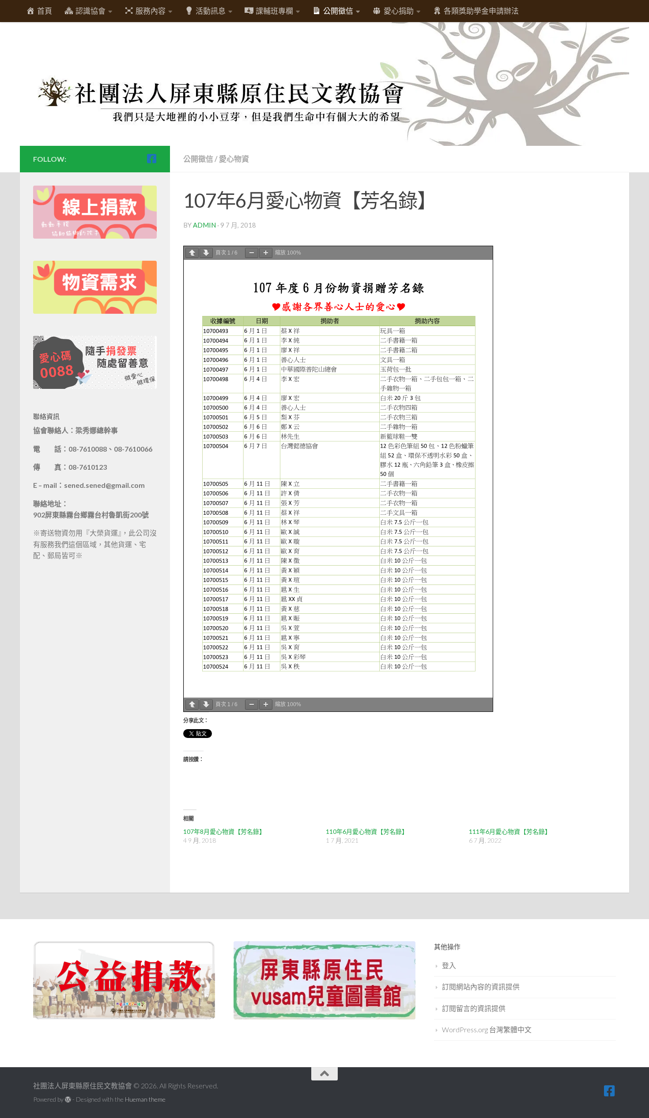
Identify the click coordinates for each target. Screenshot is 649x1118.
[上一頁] (192, 253)
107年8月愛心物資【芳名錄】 (224, 831)
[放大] (265, 253)
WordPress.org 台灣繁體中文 (487, 1029)
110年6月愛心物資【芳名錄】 (367, 831)
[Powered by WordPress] (68, 1099)
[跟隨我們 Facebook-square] (151, 158)
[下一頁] (206, 253)
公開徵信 (198, 159)
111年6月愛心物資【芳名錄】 (510, 831)
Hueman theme (145, 1099)
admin (204, 225)
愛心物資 (234, 159)
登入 (449, 965)
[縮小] (251, 253)
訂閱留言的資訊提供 (474, 1008)
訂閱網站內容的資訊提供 (481, 986)
